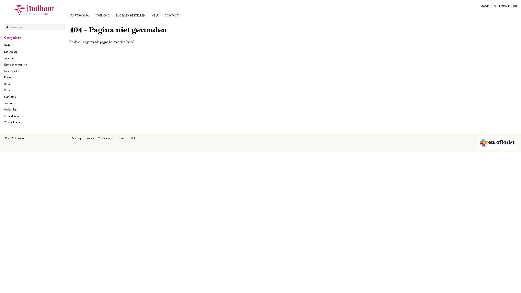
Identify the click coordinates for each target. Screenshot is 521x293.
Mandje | (499, 6)
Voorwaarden (105, 138)
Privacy (90, 138)
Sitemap (77, 138)
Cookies (122, 138)
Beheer (135, 138)
